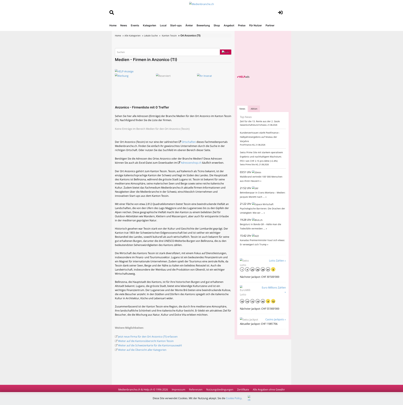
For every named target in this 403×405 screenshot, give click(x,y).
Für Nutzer (255, 25)
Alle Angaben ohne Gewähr (269, 389)
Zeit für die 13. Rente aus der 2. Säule (260, 121)
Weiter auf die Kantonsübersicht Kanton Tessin (146, 341)
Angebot (229, 25)
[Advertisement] (260, 53)
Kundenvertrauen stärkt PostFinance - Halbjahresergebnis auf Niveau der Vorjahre (260, 137)
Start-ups (176, 25)
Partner (270, 25)
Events (135, 25)
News (123, 25)
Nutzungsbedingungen (219, 389)
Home (112, 25)
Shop (217, 25)
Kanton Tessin (169, 35)
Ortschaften (189, 142)
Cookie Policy (233, 398)
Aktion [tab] (254, 108)
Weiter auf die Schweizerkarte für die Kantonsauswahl (150, 345)
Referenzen (195, 389)
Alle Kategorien (133, 35)
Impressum (178, 389)
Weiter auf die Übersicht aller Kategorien (142, 350)
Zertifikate (243, 389)
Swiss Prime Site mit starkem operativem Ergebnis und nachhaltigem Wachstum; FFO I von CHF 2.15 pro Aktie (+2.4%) (261, 156)
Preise (241, 25)
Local (163, 25)
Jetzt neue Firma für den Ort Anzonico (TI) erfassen (148, 336)
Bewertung (203, 25)
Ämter (189, 25)
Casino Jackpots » (275, 319)
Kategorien (149, 25)
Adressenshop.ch (191, 162)
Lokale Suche (151, 35)
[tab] (242, 108)
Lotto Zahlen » (277, 260)
